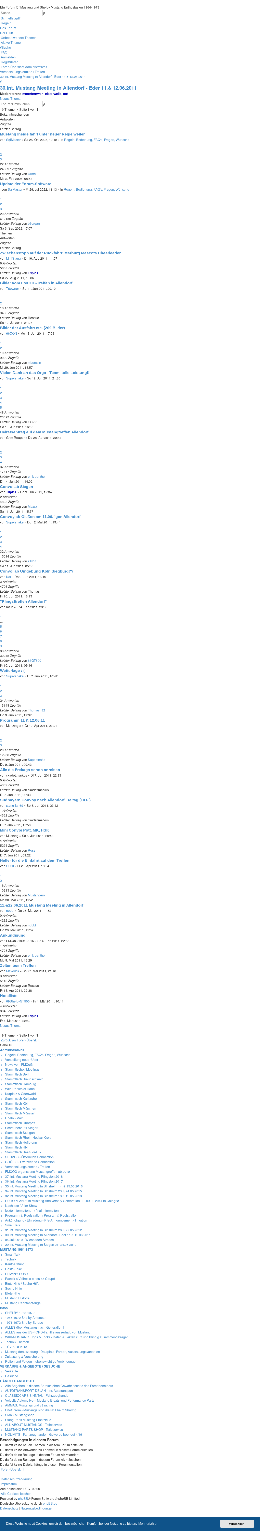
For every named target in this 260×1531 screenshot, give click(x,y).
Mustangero (36, 895)
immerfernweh (32, 93)
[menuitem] (5, 23)
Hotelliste (8, 996)
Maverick (12, 971)
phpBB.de (50, 1503)
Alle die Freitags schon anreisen (30, 770)
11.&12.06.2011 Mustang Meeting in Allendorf (41, 905)
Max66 (33, 506)
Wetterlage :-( (12, 670)
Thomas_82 (36, 710)
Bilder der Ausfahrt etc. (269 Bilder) (32, 328)
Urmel (32, 173)
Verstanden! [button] (237, 1523)
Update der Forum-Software (25, 184)
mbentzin (34, 362)
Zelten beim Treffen (18, 965)
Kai (8, 576)
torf (65, 93)
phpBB (23, 1498)
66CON (11, 333)
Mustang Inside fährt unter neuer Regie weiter (42, 134)
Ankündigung (13, 935)
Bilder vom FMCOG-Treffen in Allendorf (36, 283)
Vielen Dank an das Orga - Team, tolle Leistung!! (44, 373)
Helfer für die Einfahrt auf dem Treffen (34, 860)
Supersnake (15, 378)
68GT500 (34, 660)
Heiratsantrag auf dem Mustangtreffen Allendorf (44, 432)
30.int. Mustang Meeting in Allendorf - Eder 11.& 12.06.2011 (68, 87)
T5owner (12, 288)
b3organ (34, 223)
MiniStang (13, 258)
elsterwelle (53, 93)
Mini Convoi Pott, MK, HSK (24, 830)
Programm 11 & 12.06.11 (22, 720)
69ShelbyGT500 (18, 1001)
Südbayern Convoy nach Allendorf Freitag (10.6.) (45, 800)
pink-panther (37, 476)
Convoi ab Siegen (16, 487)
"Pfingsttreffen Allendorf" (23, 601)
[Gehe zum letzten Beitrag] (37, 173)
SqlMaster (13, 139)
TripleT (33, 273)
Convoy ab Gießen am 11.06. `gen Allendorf (40, 517)
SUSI (10, 866)
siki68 (32, 561)
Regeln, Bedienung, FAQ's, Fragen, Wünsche (96, 139)
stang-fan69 (14, 805)
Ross (31, 850)
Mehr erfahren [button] (148, 1523)
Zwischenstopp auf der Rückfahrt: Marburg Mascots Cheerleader (60, 253)
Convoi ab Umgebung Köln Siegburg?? (37, 571)
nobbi (10, 910)
